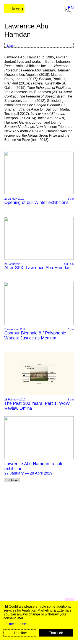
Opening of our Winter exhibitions (36, 202)
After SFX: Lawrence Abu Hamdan (37, 267)
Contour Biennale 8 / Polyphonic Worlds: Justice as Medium (35, 335)
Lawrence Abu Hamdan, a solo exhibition (33, 466)
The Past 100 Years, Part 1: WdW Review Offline (37, 406)
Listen (11, 45)
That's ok (56, 633)
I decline (20, 633)
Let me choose (14, 624)
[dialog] (39, 620)
